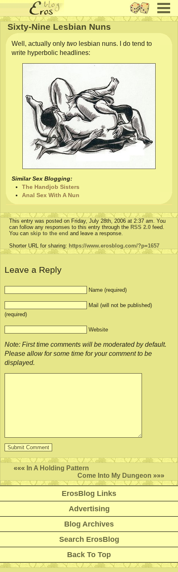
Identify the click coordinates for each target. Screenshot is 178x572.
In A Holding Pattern (57, 468)
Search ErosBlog (89, 539)
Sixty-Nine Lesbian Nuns (59, 26)
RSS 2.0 (140, 227)
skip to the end (49, 233)
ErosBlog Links (89, 493)
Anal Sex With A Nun (50, 195)
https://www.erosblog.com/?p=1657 (114, 246)
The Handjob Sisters (50, 187)
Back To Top (89, 555)
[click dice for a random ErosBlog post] (142, 13)
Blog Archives (89, 524)
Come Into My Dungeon (114, 475)
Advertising (89, 509)
